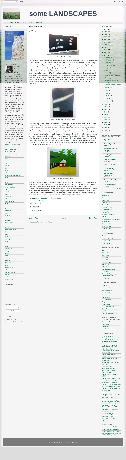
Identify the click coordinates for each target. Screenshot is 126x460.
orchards (7, 215)
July (107, 70)
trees (6, 265)
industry (7, 192)
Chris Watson (106, 288)
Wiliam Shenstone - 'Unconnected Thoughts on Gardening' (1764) (110, 415)
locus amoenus (9, 201)
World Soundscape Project (110, 313)
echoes (7, 173)
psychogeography (10, 229)
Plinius (18, 66)
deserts (7, 170)
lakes (6, 194)
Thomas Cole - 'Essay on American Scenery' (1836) (110, 345)
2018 (106, 50)
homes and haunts (11, 187)
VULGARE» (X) (109, 169)
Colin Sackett (106, 202)
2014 (106, 107)
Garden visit (105, 324)
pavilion (31, 63)
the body (7, 260)
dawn (6, 168)
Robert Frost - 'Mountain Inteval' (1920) (109, 359)
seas (6, 241)
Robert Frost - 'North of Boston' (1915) (109, 355)
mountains (8, 210)
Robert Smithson (107, 224)
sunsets (7, 258)
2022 (106, 39)
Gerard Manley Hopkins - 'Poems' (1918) (110, 371)
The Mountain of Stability (113, 84)
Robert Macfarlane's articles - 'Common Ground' (111, 274)
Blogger (74, 442)
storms (7, 255)
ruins (6, 236)
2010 (106, 117)
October (108, 62)
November (109, 60)
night (39, 201)
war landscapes (10, 272)
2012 (106, 112)
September (109, 65)
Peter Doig (57, 126)
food (6, 177)
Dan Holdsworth (107, 205)
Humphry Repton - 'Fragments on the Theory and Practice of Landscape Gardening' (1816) (111, 401)
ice (6, 189)
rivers (6, 232)
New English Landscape (112, 155)
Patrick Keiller (106, 240)
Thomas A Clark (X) (110, 180)
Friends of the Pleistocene (108, 174)
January (108, 101)
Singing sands (106, 302)
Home (63, 218)
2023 (106, 37)
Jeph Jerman (106, 297)
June (107, 73)
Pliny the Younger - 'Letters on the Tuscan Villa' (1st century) (111, 385)
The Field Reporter (108, 306)
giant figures (9, 184)
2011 (105, 114)
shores (7, 244)
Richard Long (106, 221)
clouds (7, 165)
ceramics (8, 161)
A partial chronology (35, 22)
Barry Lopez (105, 255)
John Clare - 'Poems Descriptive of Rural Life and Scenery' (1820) (111, 350)
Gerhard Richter (107, 207)
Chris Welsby (106, 236)
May (107, 90)
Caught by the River (110, 144)
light (6, 199)
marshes (7, 206)
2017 (106, 52)
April (107, 93)
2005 (106, 130)
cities (35, 201)
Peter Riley (105, 272)
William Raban (106, 243)
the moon (8, 263)
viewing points (9, 267)
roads (6, 234)
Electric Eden (106, 292)
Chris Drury (105, 200)
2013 (106, 109)
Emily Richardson (107, 238)
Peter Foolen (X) (109, 164)
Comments (10, 310)
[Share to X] (56, 198)
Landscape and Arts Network (111, 219)
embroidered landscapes (12, 175)
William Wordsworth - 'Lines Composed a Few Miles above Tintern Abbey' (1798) (111, 433)
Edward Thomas (107, 260)
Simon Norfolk (106, 226)
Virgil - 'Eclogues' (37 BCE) (110, 429)
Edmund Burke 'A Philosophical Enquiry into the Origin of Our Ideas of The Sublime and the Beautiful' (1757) (111, 339)
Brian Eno (105, 285)
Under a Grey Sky (110, 159)
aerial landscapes (10, 151)
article (30, 186)
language (8, 196)
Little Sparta (105, 326)
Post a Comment (36, 210)
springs (7, 251)
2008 (106, 122)
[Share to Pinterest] (60, 198)
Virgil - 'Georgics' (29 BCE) (110, 427)
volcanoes (8, 270)
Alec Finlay (105, 198)
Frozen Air (9, 30)
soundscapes (9, 248)
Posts (9, 307)
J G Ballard (105, 267)
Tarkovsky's (68, 140)
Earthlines (105, 257)
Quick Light (108, 78)
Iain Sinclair (105, 264)
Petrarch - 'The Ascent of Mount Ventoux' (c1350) (109, 381)
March (108, 95)
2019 (106, 47)
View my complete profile (12, 144)
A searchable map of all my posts (15, 22)
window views (9, 279)
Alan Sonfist (105, 195)
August (108, 67)
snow (6, 246)
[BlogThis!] (54, 198)
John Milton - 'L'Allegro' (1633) (111, 378)
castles (7, 158)
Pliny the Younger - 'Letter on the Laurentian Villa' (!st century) (111, 390)
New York (38, 203)
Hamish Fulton (106, 212)
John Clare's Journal (108, 269)
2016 (106, 55)
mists (6, 208)
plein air (7, 225)
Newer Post (33, 218)
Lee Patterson (106, 299)
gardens (7, 182)
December (109, 57)
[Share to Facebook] (58, 198)
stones (7, 253)
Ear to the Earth (107, 290)
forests (7, 180)
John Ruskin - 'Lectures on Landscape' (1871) (110, 410)
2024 (106, 34)
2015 (106, 104)
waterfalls (8, 274)
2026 (106, 29)
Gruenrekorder (106, 295)
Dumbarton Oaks (107, 322)
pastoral (7, 220)
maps (6, 203)
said (47, 142)
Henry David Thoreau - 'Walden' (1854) (109, 423)
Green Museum (107, 209)
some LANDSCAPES (63, 13)
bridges (7, 156)
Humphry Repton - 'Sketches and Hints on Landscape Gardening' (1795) (111, 396)
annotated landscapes (12, 154)
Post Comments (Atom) (44, 222)
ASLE (103, 250)
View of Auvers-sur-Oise (112, 75)
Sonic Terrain (106, 304)
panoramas (8, 218)
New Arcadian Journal (108, 329)
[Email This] (52, 198)
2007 (106, 125)
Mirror (74, 140)
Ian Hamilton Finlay (108, 214)
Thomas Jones (106, 228)
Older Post (92, 218)
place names (9, 222)
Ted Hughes (105, 278)
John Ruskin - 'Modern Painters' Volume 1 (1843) (110, 406)
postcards (8, 227)
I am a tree (108, 87)
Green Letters (106, 262)
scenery (7, 239)
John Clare (107, 139)
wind (42, 201)
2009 (106, 120)
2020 (106, 44)
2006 (106, 127)
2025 (106, 31)
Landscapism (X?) (110, 184)
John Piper (105, 217)
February (109, 98)
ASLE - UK (105, 253)
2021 (106, 42)
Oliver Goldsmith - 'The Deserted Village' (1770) (109, 367)
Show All (119, 188)
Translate (19, 322)
